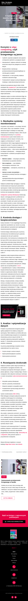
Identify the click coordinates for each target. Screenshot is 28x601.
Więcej (13, 547)
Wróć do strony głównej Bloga (14, 33)
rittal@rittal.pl (14, 577)
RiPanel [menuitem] (14, 562)
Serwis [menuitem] (14, 558)
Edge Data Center (10, 444)
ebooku (20, 444)
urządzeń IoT (12, 87)
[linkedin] (16, 40)
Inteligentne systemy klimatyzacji (10, 194)
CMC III (15, 394)
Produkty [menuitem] (14, 556)
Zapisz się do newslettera (15, 521)
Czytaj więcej (8, 498)
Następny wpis (21, 452)
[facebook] (12, 40)
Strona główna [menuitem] (14, 553)
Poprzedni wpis (7, 452)
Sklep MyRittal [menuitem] (14, 560)
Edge (14, 13)
